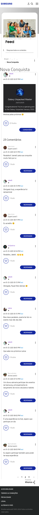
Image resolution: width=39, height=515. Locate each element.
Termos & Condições (9, 493)
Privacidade (6, 497)
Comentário (27, 130)
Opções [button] (31, 60)
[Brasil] (6, 4)
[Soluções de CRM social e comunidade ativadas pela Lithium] (30, 482)
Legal (3, 501)
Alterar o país (7, 505)
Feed (21, 79)
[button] (32, 74)
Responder (28, 171)
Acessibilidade (7, 489)
